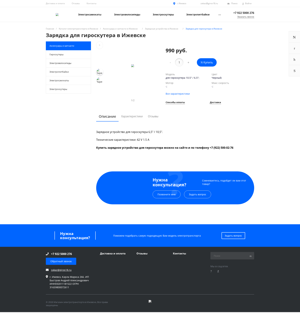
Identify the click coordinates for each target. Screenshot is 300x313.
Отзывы (76, 3)
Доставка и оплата (55, 3)
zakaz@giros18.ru (209, 3)
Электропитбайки (59, 71)
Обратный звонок (61, 261)
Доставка (215, 102)
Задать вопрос (197, 194)
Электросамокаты (59, 80)
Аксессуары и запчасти (61, 45)
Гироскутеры (56, 54)
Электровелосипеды (60, 63)
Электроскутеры (58, 89)
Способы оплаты (175, 102)
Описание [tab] (107, 116)
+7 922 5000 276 (243, 13)
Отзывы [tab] (153, 116)
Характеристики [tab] (132, 116)
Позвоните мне (166, 194)
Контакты (91, 3)
